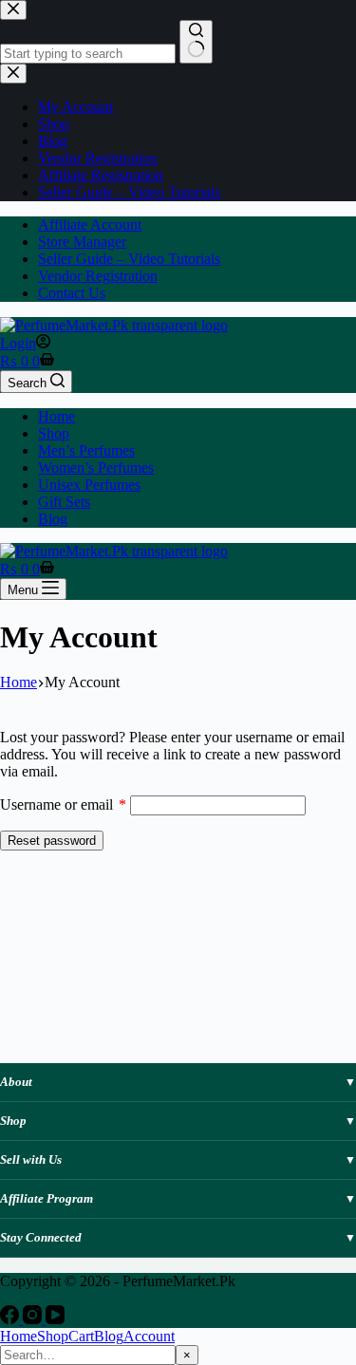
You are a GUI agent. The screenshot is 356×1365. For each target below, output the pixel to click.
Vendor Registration (98, 276)
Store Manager (82, 242)
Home (56, 416)
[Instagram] (34, 1319)
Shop (53, 433)
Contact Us (71, 293)
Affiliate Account (89, 224)
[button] (178, 1082)
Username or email (63, 804)
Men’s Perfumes (86, 450)
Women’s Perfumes (96, 467)
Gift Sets (64, 502)
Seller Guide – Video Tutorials (129, 259)
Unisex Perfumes (89, 485)
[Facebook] (11, 1319)
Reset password (52, 840)
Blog (52, 519)
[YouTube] (55, 1319)
